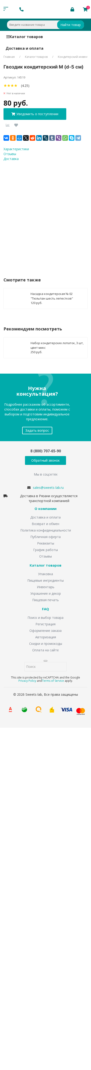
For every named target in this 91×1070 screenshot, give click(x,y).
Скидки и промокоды (45, 643)
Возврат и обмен (45, 524)
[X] (26, 138)
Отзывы (45, 556)
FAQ (45, 609)
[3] (12, 85)
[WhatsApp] (65, 138)
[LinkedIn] (39, 138)
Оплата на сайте (45, 650)
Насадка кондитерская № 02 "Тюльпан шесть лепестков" (52, 296)
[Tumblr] (52, 138)
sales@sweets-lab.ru (48, 487)
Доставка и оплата (24, 48)
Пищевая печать (45, 600)
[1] (5, 85)
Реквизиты (45, 543)
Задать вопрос (37, 430)
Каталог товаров (26, 36)
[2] (8, 85)
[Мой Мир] (19, 138)
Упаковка (45, 574)
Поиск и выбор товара (45, 617)
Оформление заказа (45, 630)
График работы (45, 550)
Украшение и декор (45, 593)
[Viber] (58, 138)
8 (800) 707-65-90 (45, 450)
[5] (19, 85)
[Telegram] (78, 138)
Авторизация (45, 637)
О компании (45, 509)
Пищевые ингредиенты (45, 580)
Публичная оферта (45, 537)
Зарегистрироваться (44, 1009)
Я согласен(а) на (34, 213)
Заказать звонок (23, 789)
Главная (9, 57)
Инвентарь (45, 587)
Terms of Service (53, 681)
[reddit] (32, 138)
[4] (16, 85)
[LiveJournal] (45, 138)
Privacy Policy (27, 681)
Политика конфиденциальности (45, 530)
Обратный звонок (45, 460)
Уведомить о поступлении (37, 114)
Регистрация (45, 624)
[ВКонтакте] (6, 138)
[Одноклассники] (13, 138)
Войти (17, 1000)
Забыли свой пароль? (67, 993)
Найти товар (70, 25)
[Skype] (71, 138)
